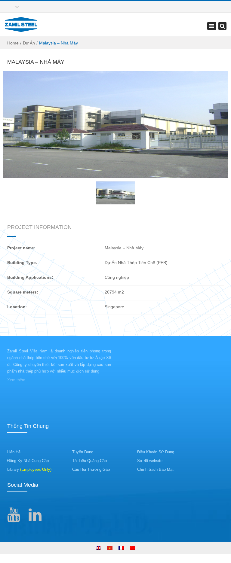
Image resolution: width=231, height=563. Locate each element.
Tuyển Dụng (82, 452)
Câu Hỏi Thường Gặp (91, 469)
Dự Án (29, 43)
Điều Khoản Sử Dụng (155, 452)
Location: (17, 306)
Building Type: (22, 262)
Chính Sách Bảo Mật (155, 469)
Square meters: (22, 292)
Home (13, 43)
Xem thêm (16, 380)
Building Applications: (30, 277)
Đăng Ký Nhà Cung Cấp (28, 460)
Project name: (21, 247)
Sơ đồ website (149, 460)
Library (29, 469)
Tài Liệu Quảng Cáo (89, 460)
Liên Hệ (13, 452)
